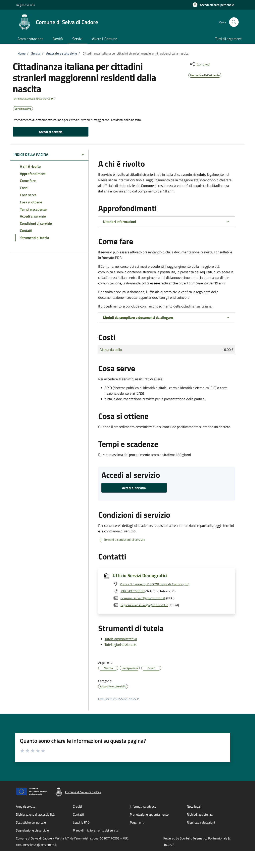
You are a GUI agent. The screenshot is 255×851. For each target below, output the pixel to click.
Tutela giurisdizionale (120, 644)
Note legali (194, 806)
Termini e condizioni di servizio (124, 539)
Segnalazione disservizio (32, 830)
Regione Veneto (25, 5)
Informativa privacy (143, 806)
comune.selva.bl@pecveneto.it (143, 598)
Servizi (35, 53)
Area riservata (25, 806)
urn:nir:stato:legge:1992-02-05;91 (34, 98)
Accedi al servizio (51, 131)
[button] (213, 5)
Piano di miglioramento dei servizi (96, 830)
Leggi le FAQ (81, 822)
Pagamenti (137, 822)
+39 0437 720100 (133, 591)
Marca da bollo (111, 349)
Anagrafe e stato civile (61, 53)
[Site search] (234, 22)
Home (22, 53)
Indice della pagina (31, 154)
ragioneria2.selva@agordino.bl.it (144, 605)
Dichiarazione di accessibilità (35, 814)
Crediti (77, 806)
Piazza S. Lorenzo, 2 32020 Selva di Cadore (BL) (154, 584)
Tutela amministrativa (121, 639)
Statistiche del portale (31, 822)
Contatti (78, 814)
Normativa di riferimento (205, 74)
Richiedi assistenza (200, 814)
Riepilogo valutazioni (201, 822)
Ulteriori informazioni (119, 221)
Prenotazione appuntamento (149, 814)
